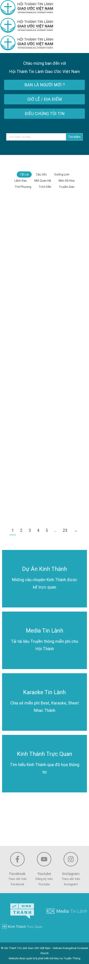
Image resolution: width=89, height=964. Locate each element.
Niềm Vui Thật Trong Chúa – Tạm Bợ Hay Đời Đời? (44, 397)
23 (65, 530)
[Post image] (44, 224)
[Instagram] (71, 859)
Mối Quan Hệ (42, 180)
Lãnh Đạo (20, 180)
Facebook (17, 874)
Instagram (70, 874)
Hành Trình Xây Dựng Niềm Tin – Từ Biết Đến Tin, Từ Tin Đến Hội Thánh (44, 451)
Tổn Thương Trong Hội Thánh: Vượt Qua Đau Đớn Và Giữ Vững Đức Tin (44, 504)
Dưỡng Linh (61, 174)
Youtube (44, 874)
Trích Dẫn (45, 186)
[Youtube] (44, 859)
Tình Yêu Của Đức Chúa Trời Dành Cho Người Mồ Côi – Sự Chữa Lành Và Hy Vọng (44, 341)
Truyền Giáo (67, 186)
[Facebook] (17, 859)
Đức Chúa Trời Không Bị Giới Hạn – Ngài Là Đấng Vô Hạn (44, 290)
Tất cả (24, 174)
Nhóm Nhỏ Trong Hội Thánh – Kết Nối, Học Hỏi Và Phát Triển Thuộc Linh (44, 236)
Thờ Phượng (22, 186)
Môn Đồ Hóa (67, 180)
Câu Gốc (41, 174)
